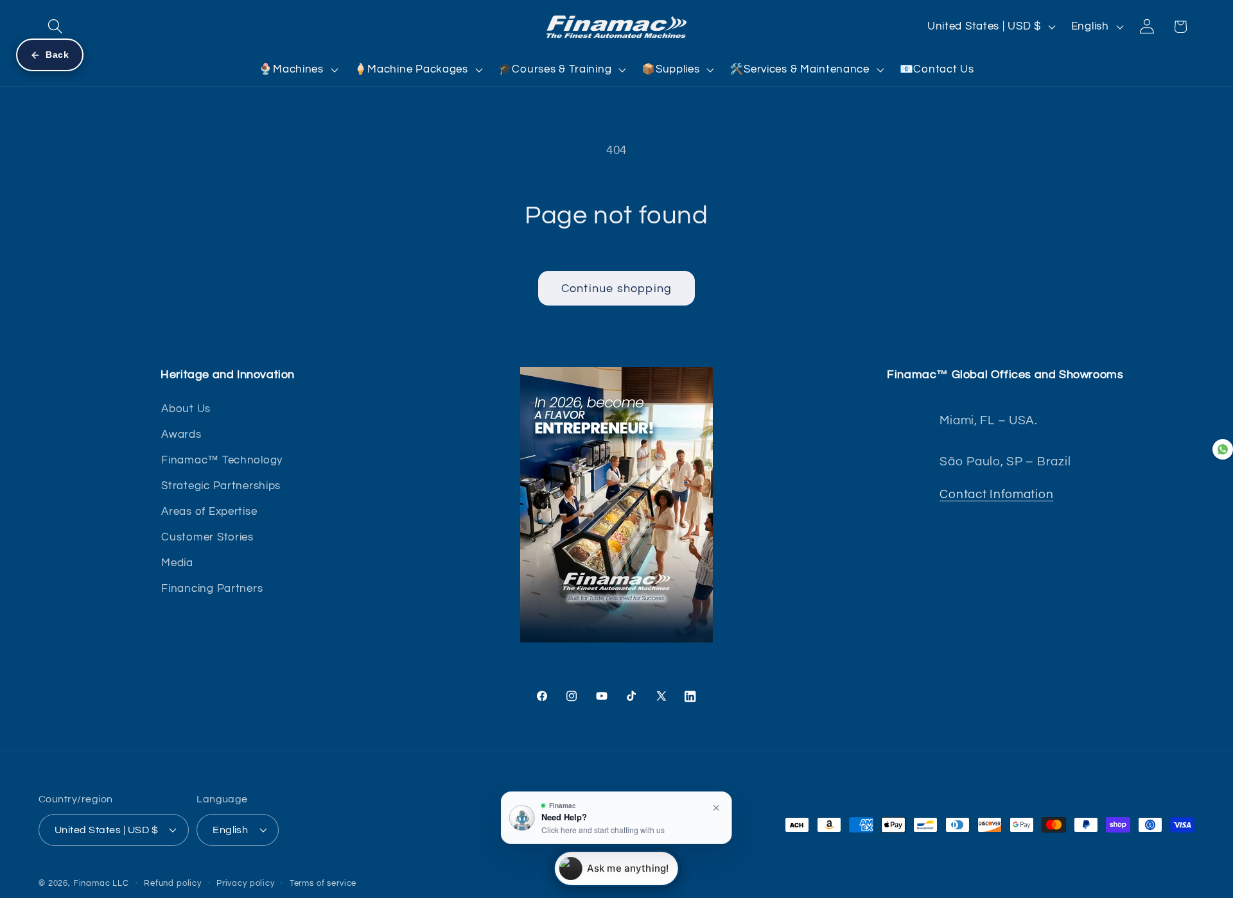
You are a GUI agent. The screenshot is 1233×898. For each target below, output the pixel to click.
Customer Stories (207, 537)
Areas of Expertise (209, 511)
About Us (186, 409)
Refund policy (173, 882)
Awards (181, 434)
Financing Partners (212, 588)
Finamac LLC (101, 882)
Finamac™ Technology (222, 460)
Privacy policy (245, 882)
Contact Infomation (996, 494)
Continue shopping (616, 288)
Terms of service (323, 882)
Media (177, 563)
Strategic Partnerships (221, 486)
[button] (56, 27)
